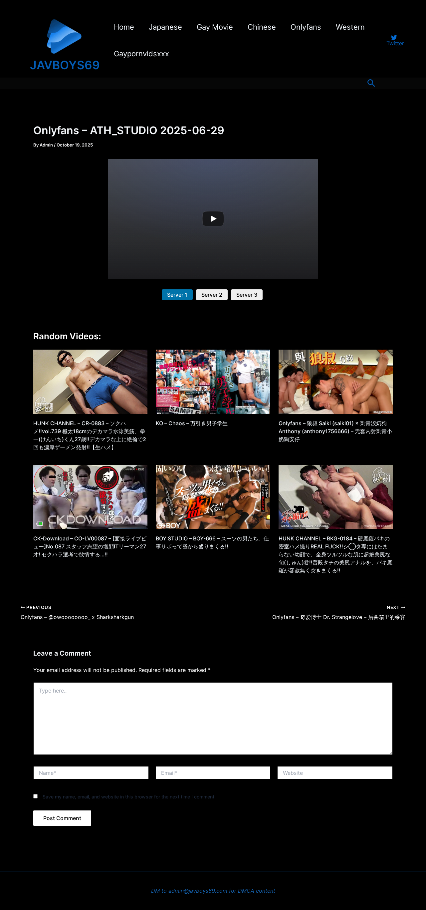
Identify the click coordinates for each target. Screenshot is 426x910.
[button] (371, 83)
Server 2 (211, 294)
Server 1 (177, 294)
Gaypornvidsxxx (141, 53)
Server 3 (246, 294)
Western (350, 27)
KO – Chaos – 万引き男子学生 (192, 423)
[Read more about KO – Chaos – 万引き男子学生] (213, 381)
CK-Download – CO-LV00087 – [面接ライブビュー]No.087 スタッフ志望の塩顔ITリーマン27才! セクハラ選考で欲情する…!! (89, 546)
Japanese (165, 27)
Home (124, 27)
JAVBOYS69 (65, 65)
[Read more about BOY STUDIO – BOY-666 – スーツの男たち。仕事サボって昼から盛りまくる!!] (213, 496)
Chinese (262, 27)
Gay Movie (215, 27)
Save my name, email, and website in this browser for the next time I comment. (129, 796)
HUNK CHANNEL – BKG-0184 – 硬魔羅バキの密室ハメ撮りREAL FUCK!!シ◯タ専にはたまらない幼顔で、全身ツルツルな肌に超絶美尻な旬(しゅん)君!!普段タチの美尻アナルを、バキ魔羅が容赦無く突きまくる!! (335, 554)
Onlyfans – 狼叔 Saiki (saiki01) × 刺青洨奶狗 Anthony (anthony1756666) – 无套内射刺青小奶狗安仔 (335, 431)
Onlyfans (306, 27)
